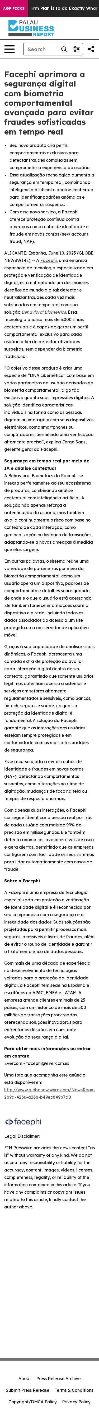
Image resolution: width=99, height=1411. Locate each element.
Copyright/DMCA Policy (32, 1401)
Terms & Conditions (74, 1390)
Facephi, (49, 260)
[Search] (64, 49)
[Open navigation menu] (9, 49)
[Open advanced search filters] (76, 49)
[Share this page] (91, 49)
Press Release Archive (58, 1378)
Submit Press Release (27, 1390)
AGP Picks (14, 8)
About (24, 1378)
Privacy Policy (76, 1401)
